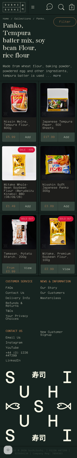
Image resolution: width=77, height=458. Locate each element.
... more (53, 75)
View (28, 267)
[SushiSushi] (14, 7)
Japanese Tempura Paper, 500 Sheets (57, 106)
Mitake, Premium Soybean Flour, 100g (57, 238)
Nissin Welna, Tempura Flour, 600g (19, 106)
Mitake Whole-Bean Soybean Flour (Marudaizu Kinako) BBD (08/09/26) (19, 172)
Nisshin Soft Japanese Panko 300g (57, 172)
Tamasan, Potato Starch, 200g (19, 238)
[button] (61, 7)
